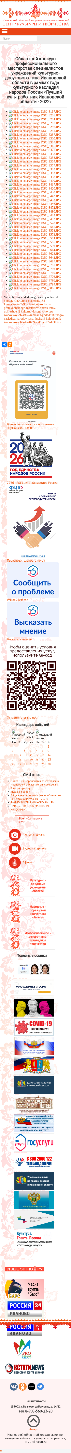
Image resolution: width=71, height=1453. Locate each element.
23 (49, 759)
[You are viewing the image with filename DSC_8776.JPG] (35, 276)
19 (25, 759)
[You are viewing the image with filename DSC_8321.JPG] (35, 149)
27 (31, 763)
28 (37, 763)
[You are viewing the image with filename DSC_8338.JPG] (35, 153)
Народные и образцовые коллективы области (38, 911)
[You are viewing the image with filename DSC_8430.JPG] (35, 192)
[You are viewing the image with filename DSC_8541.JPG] (35, 226)
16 (49, 755)
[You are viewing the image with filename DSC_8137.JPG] (35, 111)
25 (19, 763)
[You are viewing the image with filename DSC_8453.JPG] (35, 199)
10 (13, 755)
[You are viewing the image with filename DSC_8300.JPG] (35, 138)
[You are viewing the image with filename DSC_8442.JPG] (35, 195)
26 (25, 763)
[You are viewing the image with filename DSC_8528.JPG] (35, 222)
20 (31, 759)
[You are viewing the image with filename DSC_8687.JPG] (35, 261)
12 (25, 755)
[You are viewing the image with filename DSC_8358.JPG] (35, 157)
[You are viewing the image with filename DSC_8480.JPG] (35, 211)
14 (37, 755)
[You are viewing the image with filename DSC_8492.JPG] (35, 219)
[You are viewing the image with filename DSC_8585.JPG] (35, 242)
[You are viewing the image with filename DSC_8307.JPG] (35, 142)
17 (13, 759)
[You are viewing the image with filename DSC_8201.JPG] (35, 115)
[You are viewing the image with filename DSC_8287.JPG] (35, 134)
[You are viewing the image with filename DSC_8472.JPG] (35, 207)
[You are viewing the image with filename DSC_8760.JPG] (35, 272)
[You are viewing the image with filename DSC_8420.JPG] (35, 188)
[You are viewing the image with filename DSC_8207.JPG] (35, 123)
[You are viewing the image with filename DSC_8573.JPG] (35, 234)
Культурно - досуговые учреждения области (38, 885)
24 (13, 763)
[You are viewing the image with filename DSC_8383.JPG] (35, 172)
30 (49, 764)
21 (37, 759)
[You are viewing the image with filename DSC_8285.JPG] (35, 130)
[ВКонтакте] (4, 344)
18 (19, 759)
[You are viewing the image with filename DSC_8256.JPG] (35, 126)
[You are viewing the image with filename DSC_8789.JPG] (35, 280)
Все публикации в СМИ (31, 820)
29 (43, 763)
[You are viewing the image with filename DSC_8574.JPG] (35, 238)
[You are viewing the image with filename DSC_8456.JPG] (35, 203)
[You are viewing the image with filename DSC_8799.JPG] (35, 284)
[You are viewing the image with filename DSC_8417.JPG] (35, 184)
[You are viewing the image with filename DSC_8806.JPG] (35, 288)
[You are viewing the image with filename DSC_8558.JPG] (35, 230)
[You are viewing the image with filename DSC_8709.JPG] (35, 268)
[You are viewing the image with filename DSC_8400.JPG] (35, 180)
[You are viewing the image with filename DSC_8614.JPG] (35, 249)
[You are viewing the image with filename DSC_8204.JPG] (35, 119)
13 (31, 755)
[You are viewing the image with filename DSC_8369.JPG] (35, 161)
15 (43, 755)
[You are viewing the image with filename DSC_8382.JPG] (35, 169)
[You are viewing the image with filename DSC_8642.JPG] (35, 257)
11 (19, 755)
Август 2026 (30, 734)
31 (13, 768)
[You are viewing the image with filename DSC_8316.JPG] (35, 146)
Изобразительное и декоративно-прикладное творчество (38, 938)
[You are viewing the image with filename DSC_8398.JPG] (35, 176)
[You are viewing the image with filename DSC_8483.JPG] (35, 215)
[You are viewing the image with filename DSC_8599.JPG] (35, 245)
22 (43, 759)
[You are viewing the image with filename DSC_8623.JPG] (35, 253)
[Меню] (4, 31)
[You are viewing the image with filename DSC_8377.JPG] (35, 165)
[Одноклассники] (9, 344)
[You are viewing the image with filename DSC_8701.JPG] (35, 265)
